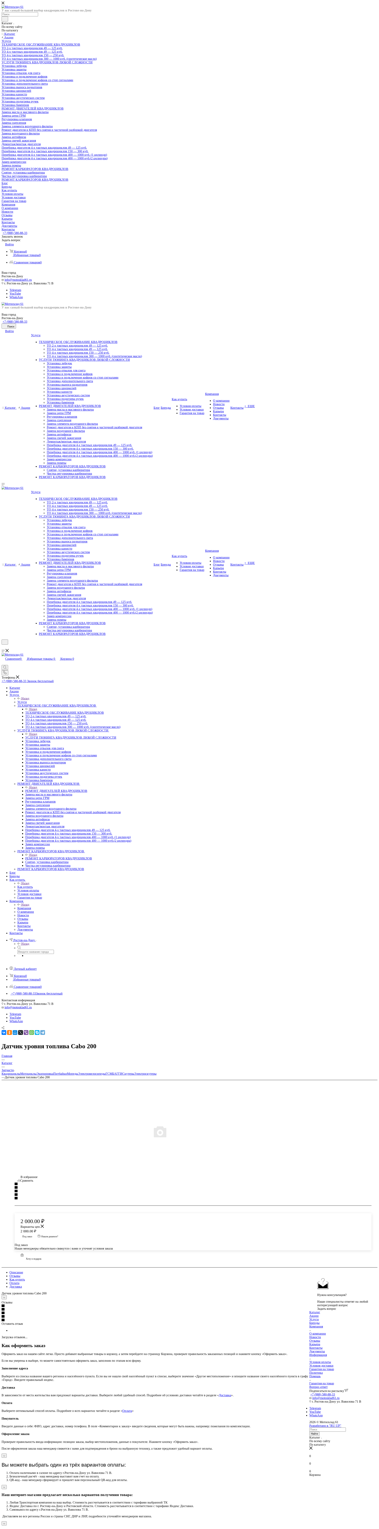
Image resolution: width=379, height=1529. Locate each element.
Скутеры (128, 1073)
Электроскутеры (145, 1073)
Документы (317, 1351)
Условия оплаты (320, 1362)
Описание (16, 1272)
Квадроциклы (11, 1073)
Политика (316, 1372)
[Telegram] (42, 1032)
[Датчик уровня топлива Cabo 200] (189, 1131)
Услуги (22, 702)
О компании (317, 1333)
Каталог (314, 1312)
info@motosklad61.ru (18, 279)
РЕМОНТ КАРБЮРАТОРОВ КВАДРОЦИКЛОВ (58, 858)
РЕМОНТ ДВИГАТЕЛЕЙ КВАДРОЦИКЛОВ (56, 791)
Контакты (316, 1347)
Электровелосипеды (92, 1073)
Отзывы (14, 1276)
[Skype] (37, 1032)
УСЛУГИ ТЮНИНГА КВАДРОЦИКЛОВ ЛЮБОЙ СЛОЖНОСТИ (70, 737)
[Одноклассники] (9, 1032)
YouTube (15, 293)
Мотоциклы (28, 1073)
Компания (24, 908)
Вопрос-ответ (318, 1387)
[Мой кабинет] (3, 647)
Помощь (315, 1376)
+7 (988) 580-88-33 (15, 233)
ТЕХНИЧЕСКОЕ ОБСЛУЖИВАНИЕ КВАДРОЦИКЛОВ (64, 712)
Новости (315, 1337)
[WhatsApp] (31, 1032)
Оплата (14, 1283)
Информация (318, 1355)
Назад (25, 698)
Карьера (314, 1344)
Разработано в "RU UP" (325, 1425)
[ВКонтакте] (4, 1032)
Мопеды (72, 1073)
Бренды (314, 1323)
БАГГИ (117, 1073)
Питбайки (60, 1073)
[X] (20, 1032)
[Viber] (26, 1032)
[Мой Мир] (15, 1032)
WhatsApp (16, 297)
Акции (314, 1315)
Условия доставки (321, 1365)
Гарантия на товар (321, 1369)
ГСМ (109, 1073)
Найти (314, 1433)
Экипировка (45, 1073)
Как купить (25, 887)
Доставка (15, 1286)
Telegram (15, 290)
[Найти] (5, 19)
